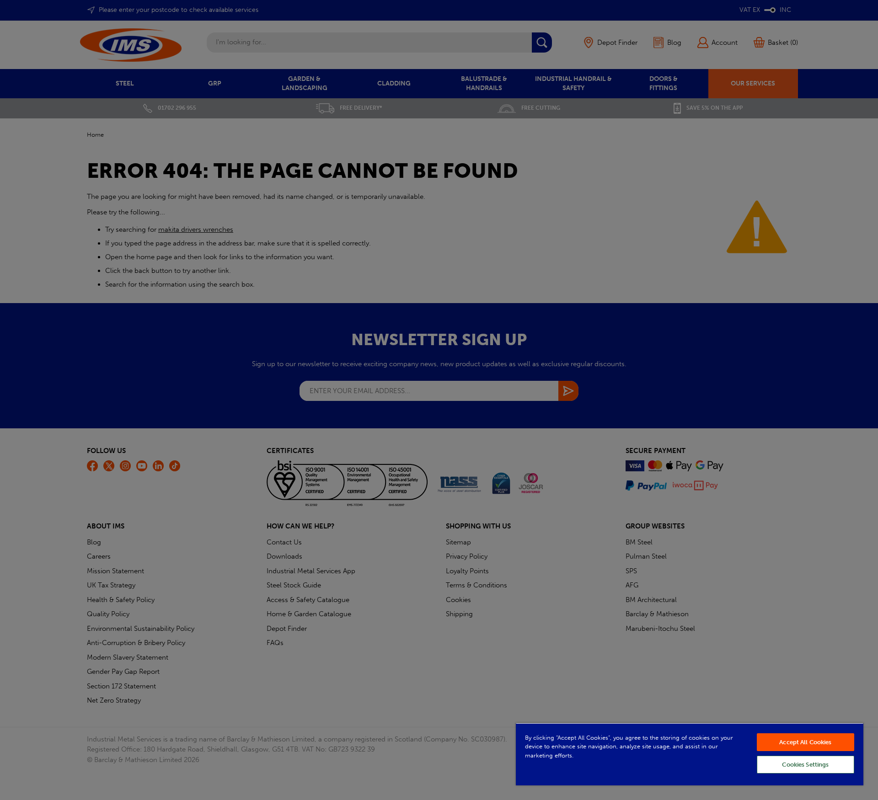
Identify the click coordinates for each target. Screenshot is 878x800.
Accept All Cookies (805, 742)
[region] (689, 754)
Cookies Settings (805, 764)
